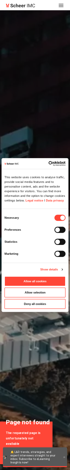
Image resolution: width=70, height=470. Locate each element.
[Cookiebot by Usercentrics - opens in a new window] (49, 163)
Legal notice (34, 200)
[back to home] (20, 5)
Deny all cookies (35, 304)
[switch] (60, 230)
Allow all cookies (35, 281)
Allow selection (35, 292)
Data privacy (55, 200)
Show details (49, 269)
